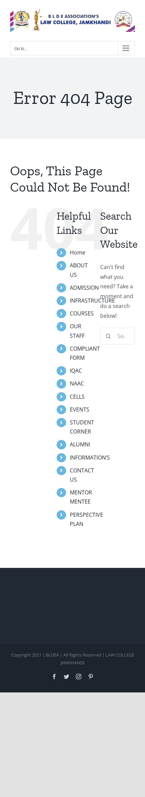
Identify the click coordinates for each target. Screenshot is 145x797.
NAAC (77, 383)
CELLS (77, 396)
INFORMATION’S (90, 457)
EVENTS (79, 409)
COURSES (82, 313)
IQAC (76, 370)
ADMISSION (84, 287)
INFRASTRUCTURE (92, 300)
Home (77, 252)
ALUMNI (80, 444)
